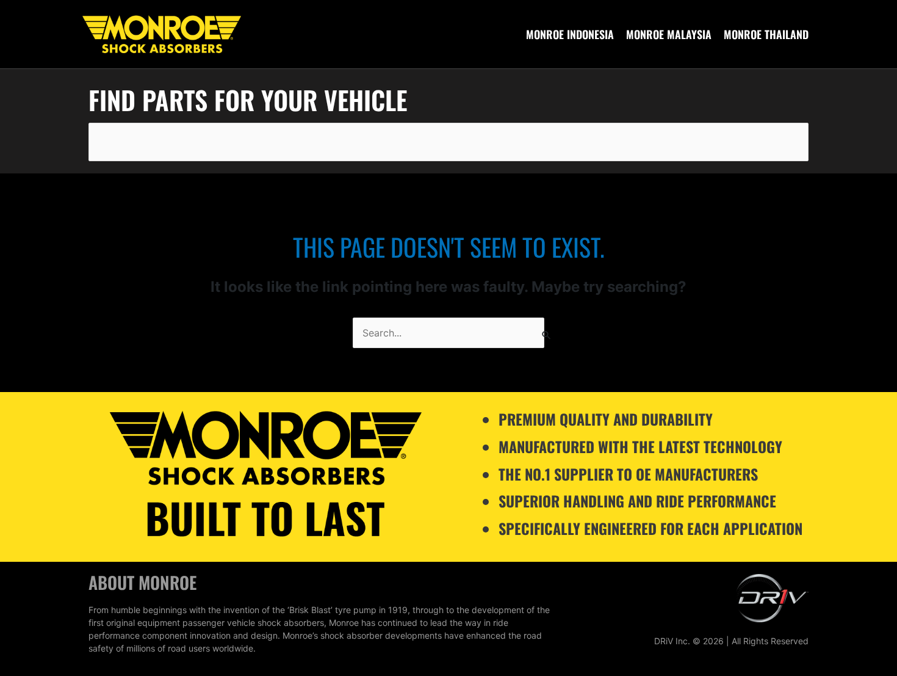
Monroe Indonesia (570, 34)
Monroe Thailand (766, 34)
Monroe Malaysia (668, 34)
